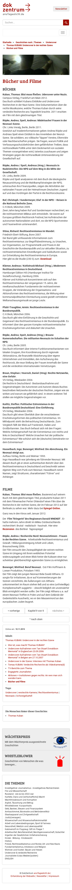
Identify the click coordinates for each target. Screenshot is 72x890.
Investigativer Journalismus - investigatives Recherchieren (32, 788)
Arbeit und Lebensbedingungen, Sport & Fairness (28, 823)
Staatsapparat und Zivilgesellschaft (21, 814)
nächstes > (58, 610)
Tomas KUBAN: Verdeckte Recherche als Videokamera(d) (36, 664)
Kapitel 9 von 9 (36, 610)
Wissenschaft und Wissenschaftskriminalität (26, 820)
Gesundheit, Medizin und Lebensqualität (23, 826)
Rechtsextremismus (48, 692)
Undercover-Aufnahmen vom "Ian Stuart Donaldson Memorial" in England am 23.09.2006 (33, 650)
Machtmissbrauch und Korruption (21, 800)
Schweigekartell (24, 695)
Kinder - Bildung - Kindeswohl (18, 838)
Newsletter (61, 8)
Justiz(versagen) (13, 817)
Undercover (11, 692)
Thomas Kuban (15, 715)
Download (45, 258)
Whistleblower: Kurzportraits (18, 806)
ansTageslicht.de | (42, 873)
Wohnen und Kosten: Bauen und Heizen (23, 850)
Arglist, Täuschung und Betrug (19, 803)
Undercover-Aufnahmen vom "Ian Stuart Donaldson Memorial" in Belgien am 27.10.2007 (33, 656)
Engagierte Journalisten (19, 671)
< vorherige (14, 610)
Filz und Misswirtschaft (16, 791)
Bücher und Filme (16, 681)
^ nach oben (36, 619)
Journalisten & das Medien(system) (21, 856)
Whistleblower (19, 756)
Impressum (54, 876)
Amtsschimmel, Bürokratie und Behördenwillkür (27, 811)
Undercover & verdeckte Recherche (21, 853)
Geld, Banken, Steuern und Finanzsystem (24, 808)
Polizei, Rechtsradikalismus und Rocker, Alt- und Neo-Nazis (32, 844)
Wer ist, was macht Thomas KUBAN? (26, 645)
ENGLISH (9, 858)
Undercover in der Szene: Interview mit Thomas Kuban (34, 661)
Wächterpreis (17, 736)
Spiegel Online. (52, 508)
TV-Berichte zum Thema (20, 668)
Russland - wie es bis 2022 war (19, 794)
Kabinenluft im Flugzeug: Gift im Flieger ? (24, 829)
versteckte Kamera (27, 692)
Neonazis (10, 695)
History (8, 841)
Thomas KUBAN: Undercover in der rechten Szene (29, 640)
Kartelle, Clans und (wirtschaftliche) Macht (25, 797)
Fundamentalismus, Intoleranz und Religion (25, 847)
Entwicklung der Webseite (23, 876)
